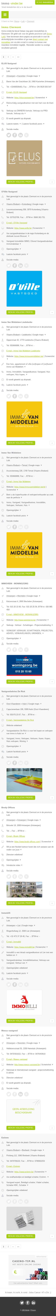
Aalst (24, 704)
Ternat (24, 465)
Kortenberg (26, 204)
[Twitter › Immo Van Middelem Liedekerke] (8, 396)
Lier (18, 925)
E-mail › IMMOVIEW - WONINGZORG (22, 614)
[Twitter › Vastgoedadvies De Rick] (8, 763)
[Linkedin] (33, 1302)
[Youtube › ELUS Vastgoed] (26, 135)
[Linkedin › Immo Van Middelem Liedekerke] (20, 396)
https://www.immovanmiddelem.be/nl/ (29, 487)
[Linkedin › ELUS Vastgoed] (20, 135)
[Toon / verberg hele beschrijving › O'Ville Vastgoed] (30, 235)
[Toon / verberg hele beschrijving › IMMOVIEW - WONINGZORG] (30, 625)
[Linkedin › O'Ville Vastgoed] (20, 265)
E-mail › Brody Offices (15, 836)
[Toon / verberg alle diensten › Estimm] (30, 1184)
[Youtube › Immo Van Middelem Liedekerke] (26, 396)
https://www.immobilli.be (24, 947)
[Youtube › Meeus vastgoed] (26, 1094)
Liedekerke (26, 335)
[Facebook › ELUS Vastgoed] (14, 135)
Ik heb (45, 2)
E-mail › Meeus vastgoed (16, 1059)
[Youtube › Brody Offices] (26, 876)
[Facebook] (27, 1302)
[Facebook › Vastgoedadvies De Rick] (14, 763)
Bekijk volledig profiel (20, 182)
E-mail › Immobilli (13, 942)
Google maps (33, 76)
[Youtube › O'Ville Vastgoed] (26, 265)
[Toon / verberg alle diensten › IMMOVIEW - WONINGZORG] (30, 632)
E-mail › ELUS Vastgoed (16, 92)
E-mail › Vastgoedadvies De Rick (20, 720)
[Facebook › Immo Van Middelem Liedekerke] (14, 396)
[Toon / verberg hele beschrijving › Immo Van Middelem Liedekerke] (30, 365)
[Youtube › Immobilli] (26, 984)
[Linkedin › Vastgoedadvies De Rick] (20, 763)
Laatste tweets (13, 124)
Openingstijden (13, 249)
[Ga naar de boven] (52, 182)
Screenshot (41, 98)
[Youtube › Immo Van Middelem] (26, 527)
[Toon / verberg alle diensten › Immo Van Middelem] (30, 504)
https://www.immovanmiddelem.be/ (28, 356)
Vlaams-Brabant (13, 204)
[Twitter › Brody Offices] (8, 876)
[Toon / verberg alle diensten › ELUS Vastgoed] (30, 112)
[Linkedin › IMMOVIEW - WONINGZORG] (20, 649)
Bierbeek (25, 1150)
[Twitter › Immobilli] (8, 984)
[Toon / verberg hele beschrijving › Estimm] (30, 1177)
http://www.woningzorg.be (24, 620)
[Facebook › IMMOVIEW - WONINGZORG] (14, 649)
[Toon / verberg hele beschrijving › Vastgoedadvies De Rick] (30, 732)
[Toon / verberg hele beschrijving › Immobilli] (30, 954)
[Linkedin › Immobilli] (20, 984)
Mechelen (21, 596)
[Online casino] (28, 1256)
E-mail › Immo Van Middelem (18, 481)
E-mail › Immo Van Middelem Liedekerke (23, 351)
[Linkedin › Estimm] (20, 1201)
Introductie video (14, 865)
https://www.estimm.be (23, 1172)
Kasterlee (21, 76)
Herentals (21, 1043)
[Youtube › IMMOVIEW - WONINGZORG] (26, 649)
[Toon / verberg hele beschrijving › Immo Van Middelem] (30, 496)
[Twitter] (22, 1302)
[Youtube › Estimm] (26, 1201)
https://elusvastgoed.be (24, 98)
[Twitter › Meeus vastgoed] (8, 1094)
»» (18, 57)
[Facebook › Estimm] (14, 1201)
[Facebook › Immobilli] (14, 984)
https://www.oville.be (22, 228)
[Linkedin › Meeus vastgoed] (20, 1094)
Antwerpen (10, 76)
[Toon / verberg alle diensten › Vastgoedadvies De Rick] (30, 740)
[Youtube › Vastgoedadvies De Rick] (26, 763)
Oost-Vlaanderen (13, 704)
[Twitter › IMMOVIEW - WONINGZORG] (8, 649)
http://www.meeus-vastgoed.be (27, 1065)
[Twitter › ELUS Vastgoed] (8, 135)
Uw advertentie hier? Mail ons (28, 1283)
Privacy (33, 1310)
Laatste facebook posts (34, 124)
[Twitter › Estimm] (8, 1201)
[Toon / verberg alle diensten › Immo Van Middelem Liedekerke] (30, 373)
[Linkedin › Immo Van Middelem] (20, 527)
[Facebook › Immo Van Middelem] (14, 527)
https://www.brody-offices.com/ (27, 842)
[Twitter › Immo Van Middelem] (8, 527)
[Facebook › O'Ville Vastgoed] (14, 265)
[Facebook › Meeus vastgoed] (14, 1094)
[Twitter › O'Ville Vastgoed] (8, 265)
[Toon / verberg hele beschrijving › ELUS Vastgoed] (30, 104)
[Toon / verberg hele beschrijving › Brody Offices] (30, 848)
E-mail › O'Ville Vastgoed (16, 223)
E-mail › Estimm (13, 1166)
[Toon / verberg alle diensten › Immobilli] (30, 961)
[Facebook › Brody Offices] (14, 876)
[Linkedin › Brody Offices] (20, 876)
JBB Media (25, 1310)
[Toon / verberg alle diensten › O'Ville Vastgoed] (30, 242)
